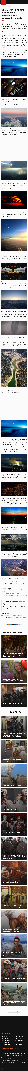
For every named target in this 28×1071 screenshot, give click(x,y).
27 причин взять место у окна (10, 593)
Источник (3, 619)
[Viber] (17, 624)
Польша (9, 617)
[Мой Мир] (11, 624)
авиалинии (8, 615)
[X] (13, 624)
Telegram (22, 601)
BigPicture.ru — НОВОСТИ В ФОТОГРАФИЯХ (12, 1051)
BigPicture (11, 6)
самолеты (16, 617)
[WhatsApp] (19, 624)
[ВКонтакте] (7, 624)
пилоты (3, 617)
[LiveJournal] (15, 624)
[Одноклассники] (9, 624)
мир (16, 6)
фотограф (23, 617)
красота (20, 615)
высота (15, 615)
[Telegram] (21, 624)
